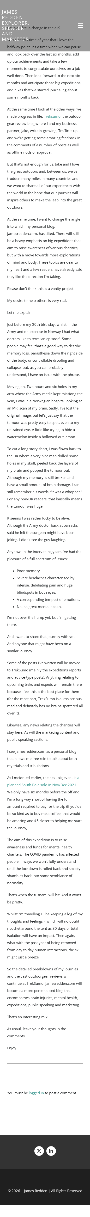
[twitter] (39, 1151)
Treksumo (52, 116)
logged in (36, 1092)
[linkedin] (51, 1151)
